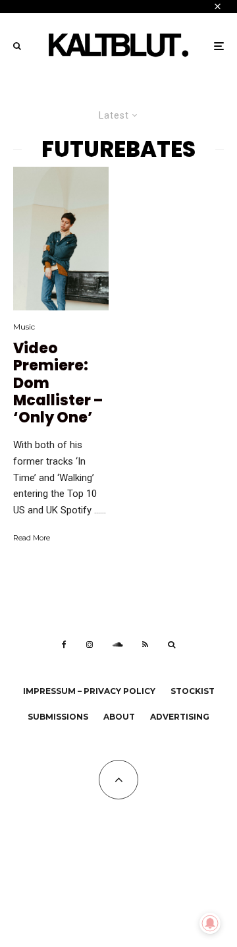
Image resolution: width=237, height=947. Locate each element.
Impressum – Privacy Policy (89, 691)
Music (24, 326)
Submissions (58, 717)
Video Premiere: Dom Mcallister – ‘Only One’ (58, 383)
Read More (31, 537)
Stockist (193, 691)
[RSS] (145, 644)
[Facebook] (64, 644)
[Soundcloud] (117, 644)
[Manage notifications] (210, 923)
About (119, 717)
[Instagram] (89, 644)
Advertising (179, 717)
